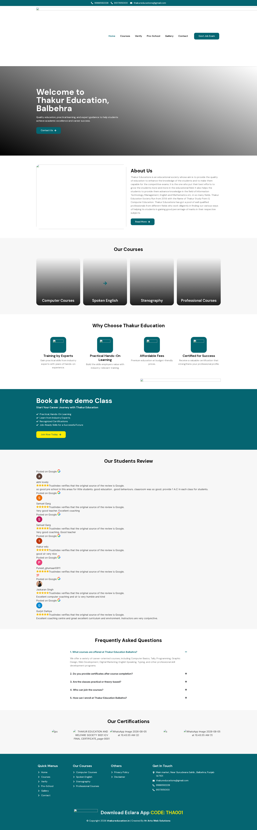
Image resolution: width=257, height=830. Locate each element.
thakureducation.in (118, 820)
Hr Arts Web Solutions (157, 820)
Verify (138, 36)
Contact (183, 36)
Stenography (152, 300)
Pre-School (153, 36)
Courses (125, 36)
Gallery (169, 36)
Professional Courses (199, 300)
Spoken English (105, 300)
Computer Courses (58, 300)
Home (112, 36)
